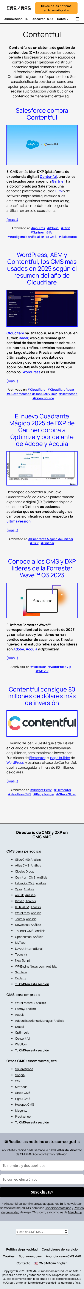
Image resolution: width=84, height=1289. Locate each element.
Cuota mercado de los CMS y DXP (33, 394)
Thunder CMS (24, 931)
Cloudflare (15, 333)
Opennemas (23, 937)
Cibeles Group (24, 871)
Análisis (36, 859)
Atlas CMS (22, 865)
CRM (59, 191)
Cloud (54, 228)
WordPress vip (61, 667)
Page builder (45, 794)
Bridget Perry (42, 790)
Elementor (37, 757)
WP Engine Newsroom (30, 966)
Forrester (39, 667)
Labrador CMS (24, 883)
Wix (17, 1081)
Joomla (20, 919)
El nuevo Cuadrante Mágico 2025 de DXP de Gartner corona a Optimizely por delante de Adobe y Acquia (42, 430)
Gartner (58, 181)
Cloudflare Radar (62, 389)
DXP (36, 543)
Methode (21, 1087)
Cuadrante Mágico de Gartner (52, 539)
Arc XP (19, 895)
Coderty (20, 978)
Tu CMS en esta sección (32, 984)
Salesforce (69, 237)
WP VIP (43, 671)
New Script (22, 960)
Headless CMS (21, 794)
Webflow (21, 1044)
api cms (39, 228)
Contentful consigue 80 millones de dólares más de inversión (42, 696)
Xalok (18, 889)
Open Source (44, 398)
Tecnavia (21, 954)
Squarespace (24, 1069)
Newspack (22, 925)
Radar (23, 338)
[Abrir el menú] (77, 19)
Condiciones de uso (58, 1208)
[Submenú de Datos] (67, 19)
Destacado (70, 394)
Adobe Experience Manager (33, 1021)
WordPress (31, 372)
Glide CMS (22, 859)
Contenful (48, 176)
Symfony (21, 972)
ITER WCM (22, 907)
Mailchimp (75, 1212)
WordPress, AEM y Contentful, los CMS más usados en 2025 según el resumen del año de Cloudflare (42, 268)
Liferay (19, 1009)
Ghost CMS (23, 1093)
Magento (21, 1110)
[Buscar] (65, 1231)
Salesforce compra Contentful (42, 114)
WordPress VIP (24, 1003)
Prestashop (23, 1116)
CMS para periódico (23, 851)
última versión (18, 521)
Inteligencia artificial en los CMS (33, 237)
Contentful (22, 1038)
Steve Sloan (67, 794)
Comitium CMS (25, 877)
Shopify (20, 1075)
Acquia (31, 649)
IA (50, 232)
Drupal (19, 1027)
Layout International (28, 948)
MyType (20, 942)
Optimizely (22, 1032)
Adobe (18, 649)
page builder (60, 757)
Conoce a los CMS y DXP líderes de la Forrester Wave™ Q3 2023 (42, 568)
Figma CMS (22, 1099)
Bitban (19, 901)
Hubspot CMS (24, 1104)
